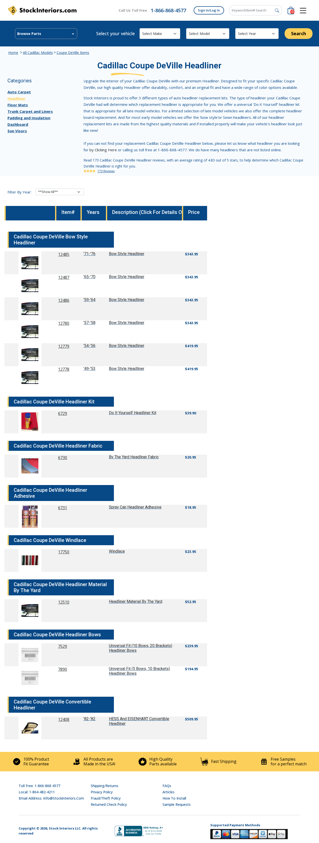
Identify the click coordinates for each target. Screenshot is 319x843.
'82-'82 (89, 718)
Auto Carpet (19, 91)
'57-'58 (89, 322)
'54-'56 (89, 345)
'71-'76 (89, 253)
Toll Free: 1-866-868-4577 (39, 785)
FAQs (166, 785)
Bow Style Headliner (126, 253)
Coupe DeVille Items (73, 52)
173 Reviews (106, 171)
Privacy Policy (102, 792)
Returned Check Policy (109, 804)
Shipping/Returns (104, 785)
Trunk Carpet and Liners (30, 111)
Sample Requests (176, 804)
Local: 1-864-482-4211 (37, 792)
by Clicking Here (103, 149)
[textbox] (46, 33)
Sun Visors (17, 130)
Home (13, 52)
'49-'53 (89, 368)
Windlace (117, 551)
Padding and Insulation (28, 117)
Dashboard (17, 124)
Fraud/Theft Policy (106, 798)
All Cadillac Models (38, 52)
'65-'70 (89, 276)
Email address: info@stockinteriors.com (51, 798)
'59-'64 (89, 299)
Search (298, 33)
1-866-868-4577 (168, 10)
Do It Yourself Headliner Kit (132, 412)
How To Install (174, 798)
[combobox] (46, 33)
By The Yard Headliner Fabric (134, 457)
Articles (168, 792)
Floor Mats (17, 104)
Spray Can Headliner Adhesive (135, 507)
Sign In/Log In (209, 10)
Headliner (16, 98)
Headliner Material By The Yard (135, 601)
